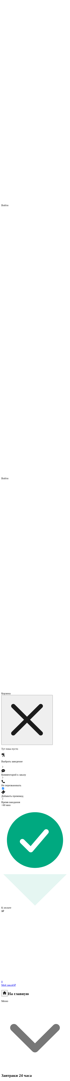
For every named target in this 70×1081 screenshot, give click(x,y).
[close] (27, 720)
